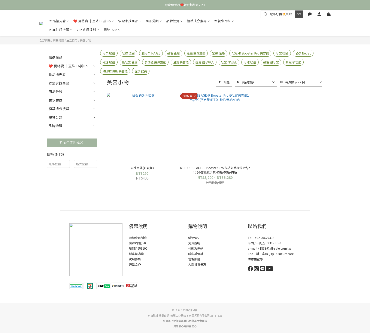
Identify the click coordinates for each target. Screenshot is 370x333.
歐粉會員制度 (138, 238)
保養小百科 (222, 21)
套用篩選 (74, 142)
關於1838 (110, 29)
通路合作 (135, 264)
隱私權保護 (195, 254)
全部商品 (45, 40)
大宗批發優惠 (197, 264)
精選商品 (55, 57)
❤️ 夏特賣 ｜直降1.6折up (92, 21)
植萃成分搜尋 (197, 21)
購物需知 (194, 238)
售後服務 (194, 259)
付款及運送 (195, 248)
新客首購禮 (136, 254)
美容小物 (85, 40)
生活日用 (72, 40)
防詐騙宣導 (255, 259)
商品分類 (152, 21)
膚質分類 (55, 117)
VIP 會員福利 (86, 29)
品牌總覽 (172, 21)
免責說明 (194, 243)
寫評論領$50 (137, 243)
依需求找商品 (128, 21)
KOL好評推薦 (59, 29)
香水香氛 (55, 100)
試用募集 (135, 259)
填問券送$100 (138, 248)
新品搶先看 (57, 21)
